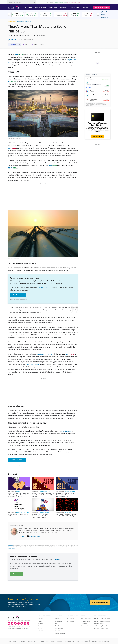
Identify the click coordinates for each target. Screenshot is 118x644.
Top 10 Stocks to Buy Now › (101, 7)
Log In (101, 2)
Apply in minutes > (97, 136)
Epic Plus (57, 626)
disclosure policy (11, 548)
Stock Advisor (58, 621)
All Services (58, 618)
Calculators (84, 623)
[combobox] (21, 2)
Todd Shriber (67, 512)
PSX (16, 54)
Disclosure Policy (32, 641)
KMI (67, 354)
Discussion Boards (85, 621)
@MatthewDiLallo (34, 536)
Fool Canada (70, 621)
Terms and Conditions (82, 641)
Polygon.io (26, 628)
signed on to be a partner (44, 354)
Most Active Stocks (104, 12)
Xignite (20, 628)
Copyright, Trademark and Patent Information (62, 641)
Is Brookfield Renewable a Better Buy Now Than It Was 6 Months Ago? (67, 515)
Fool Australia (70, 618)
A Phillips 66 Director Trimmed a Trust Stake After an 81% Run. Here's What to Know (43, 495)
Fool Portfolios (59, 628)
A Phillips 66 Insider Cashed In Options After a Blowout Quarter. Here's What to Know (65, 495)
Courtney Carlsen (44, 512)
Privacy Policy (22, 641)
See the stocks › (18, 295)
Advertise (40, 630)
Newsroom (41, 626)
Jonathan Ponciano (45, 491)
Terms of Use (12, 641)
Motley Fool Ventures (99, 623)
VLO (9, 81)
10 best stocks (43, 287)
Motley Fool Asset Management (102, 618)
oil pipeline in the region (32, 364)
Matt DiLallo (12, 40)
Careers (40, 621)
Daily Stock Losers (105, 17)
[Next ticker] (98, 14)
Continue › (16, 574)
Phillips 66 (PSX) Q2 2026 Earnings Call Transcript (18, 515)
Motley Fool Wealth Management (102, 621)
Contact (40, 628)
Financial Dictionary (86, 626)
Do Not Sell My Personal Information (100, 641)
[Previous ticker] (9, 14)
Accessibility (92, 2)
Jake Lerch (19, 491)
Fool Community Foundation (101, 626)
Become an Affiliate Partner (101, 628)
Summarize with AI (39, 44)
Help (108, 2)
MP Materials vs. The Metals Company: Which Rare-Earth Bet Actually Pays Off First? (41, 516)
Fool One (57, 630)
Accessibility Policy (44, 641)
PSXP (10, 168)
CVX (9, 148)
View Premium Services (100, 602)
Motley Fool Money (60, 633)
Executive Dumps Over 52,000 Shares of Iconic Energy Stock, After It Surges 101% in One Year (19, 495)
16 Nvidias (56, 559)
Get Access (88, 87)
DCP (50, 165)
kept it (70, 60)
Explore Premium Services (24, 21)
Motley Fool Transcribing (22, 512)
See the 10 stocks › (17, 460)
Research (40, 623)
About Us (40, 618)
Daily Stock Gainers (103, 15)
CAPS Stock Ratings (86, 618)
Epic (56, 623)
